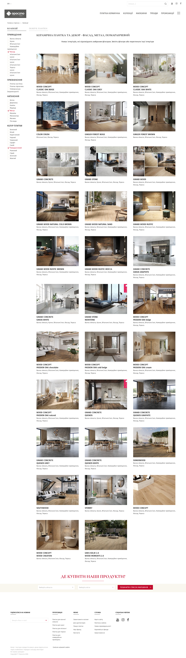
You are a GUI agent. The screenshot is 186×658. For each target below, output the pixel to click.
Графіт (12, 142)
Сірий (12, 153)
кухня (12, 57)
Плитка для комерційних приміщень (57, 637)
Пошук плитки (38, 28)
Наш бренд (77, 629)
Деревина (14, 103)
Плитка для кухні (58, 625)
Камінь (12, 105)
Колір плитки (14, 126)
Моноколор (14, 116)
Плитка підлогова (17, 86)
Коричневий (14, 135)
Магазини (141, 13)
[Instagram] (176, 4)
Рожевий (13, 150)
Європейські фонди (101, 629)
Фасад (12, 52)
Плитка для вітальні (59, 628)
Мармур (13, 108)
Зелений (13, 156)
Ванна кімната (15, 39)
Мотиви (13, 118)
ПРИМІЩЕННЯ (14, 35)
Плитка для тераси (59, 632)
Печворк (13, 121)
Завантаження (99, 633)
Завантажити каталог (81, 619)
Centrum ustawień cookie (61, 647)
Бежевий (13, 129)
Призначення (14, 80)
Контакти (76, 633)
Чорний (13, 137)
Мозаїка (13, 113)
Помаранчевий (16, 148)
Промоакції (167, 13)
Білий (12, 132)
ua (8, 4)
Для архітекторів (79, 623)
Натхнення (13, 96)
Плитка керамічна (110, 13)
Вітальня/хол (15, 44)
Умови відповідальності (102, 626)
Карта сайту (98, 619)
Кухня (12, 41)
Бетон (12, 100)
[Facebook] (181, 4)
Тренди (154, 13)
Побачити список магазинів (134, 587)
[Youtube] (172, 4)
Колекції (128, 13)
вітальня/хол (15, 54)
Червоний (14, 140)
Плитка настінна (16, 84)
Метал (12, 110)
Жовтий (13, 158)
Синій (12, 145)
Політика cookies (100, 623)
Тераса (12, 67)
